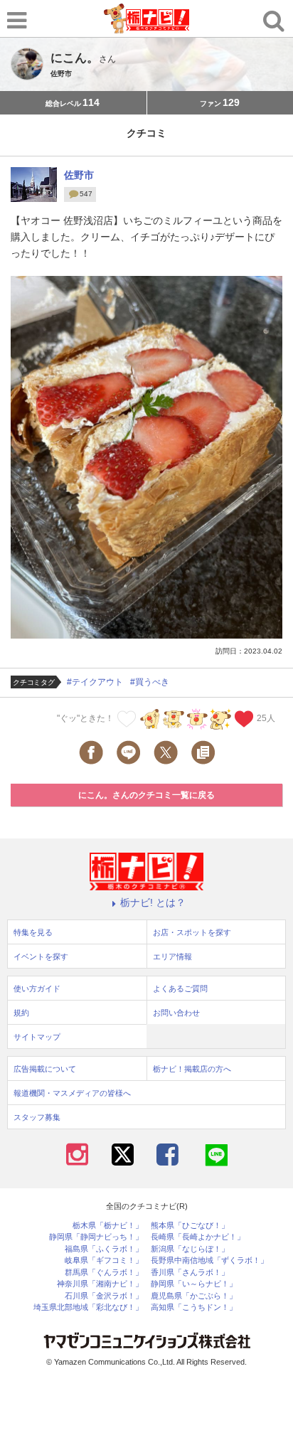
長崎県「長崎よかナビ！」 (198, 1237)
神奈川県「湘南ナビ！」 (100, 1284)
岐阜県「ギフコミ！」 (104, 1260)
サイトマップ (37, 1037)
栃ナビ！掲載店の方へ (192, 1069)
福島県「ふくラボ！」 (104, 1249)
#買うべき (149, 682)
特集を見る (33, 932)
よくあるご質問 (180, 988)
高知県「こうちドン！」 (194, 1307)
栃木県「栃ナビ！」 (108, 1226)
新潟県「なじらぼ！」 (190, 1249)
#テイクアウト (95, 682)
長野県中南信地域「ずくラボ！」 (209, 1260)
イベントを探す (41, 956)
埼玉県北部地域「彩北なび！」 (88, 1307)
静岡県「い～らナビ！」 (194, 1284)
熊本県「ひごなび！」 (190, 1226)
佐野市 (79, 175)
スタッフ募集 (37, 1117)
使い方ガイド (37, 988)
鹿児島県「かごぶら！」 (194, 1296)
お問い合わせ (176, 1012)
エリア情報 (172, 956)
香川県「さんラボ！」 (190, 1272)
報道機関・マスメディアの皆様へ (72, 1093)
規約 (21, 1012)
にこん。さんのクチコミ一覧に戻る (146, 795)
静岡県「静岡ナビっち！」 (96, 1237)
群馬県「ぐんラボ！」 (104, 1272)
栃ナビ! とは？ (153, 902)
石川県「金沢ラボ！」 (104, 1296)
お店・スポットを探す (192, 932)
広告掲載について (45, 1069)
